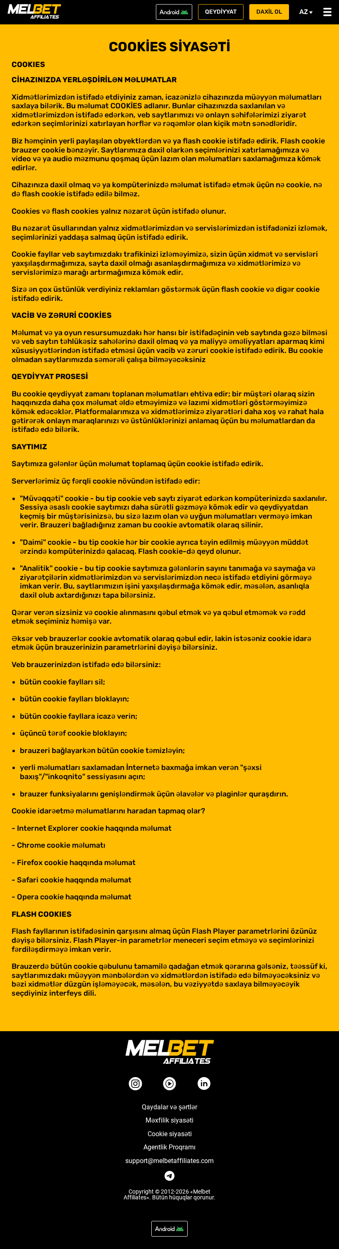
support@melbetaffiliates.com (169, 1161)
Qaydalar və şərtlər (169, 1107)
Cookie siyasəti (170, 1134)
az (303, 12)
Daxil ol (269, 11)
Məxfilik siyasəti (169, 1120)
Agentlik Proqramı (169, 1147)
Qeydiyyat (220, 11)
